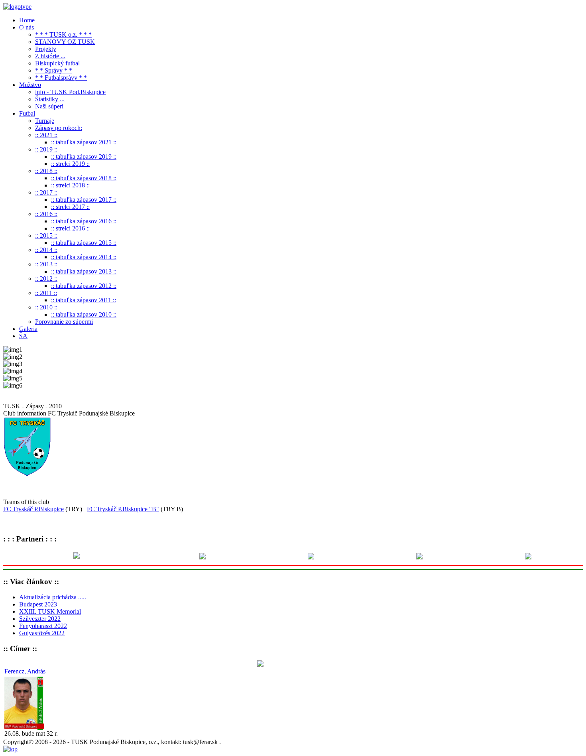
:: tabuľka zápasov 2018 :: (83, 178)
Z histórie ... (50, 56)
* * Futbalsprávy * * (61, 77)
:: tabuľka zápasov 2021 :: (83, 142)
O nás (26, 27)
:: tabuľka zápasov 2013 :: (83, 271)
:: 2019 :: (46, 149)
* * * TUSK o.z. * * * (63, 34)
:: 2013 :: (46, 264)
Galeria (28, 328)
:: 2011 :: (46, 292)
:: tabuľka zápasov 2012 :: (83, 285)
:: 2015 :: (46, 235)
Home (27, 20)
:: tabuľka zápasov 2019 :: (83, 156)
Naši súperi (49, 106)
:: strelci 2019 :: (70, 163)
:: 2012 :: (46, 278)
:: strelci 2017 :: (70, 206)
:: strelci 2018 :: (70, 185)
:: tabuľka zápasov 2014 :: (83, 257)
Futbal (27, 113)
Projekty (45, 48)
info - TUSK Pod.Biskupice (70, 92)
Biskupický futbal (57, 63)
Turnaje (44, 120)
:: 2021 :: (46, 135)
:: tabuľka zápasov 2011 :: (83, 300)
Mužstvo (30, 84)
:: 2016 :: (46, 214)
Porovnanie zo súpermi (64, 321)
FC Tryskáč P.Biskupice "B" (123, 509)
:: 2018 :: (46, 170)
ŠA (23, 336)
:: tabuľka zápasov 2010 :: (83, 314)
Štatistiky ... (50, 99)
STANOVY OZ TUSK (65, 41)
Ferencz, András (24, 671)
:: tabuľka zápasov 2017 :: (83, 199)
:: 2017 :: (46, 192)
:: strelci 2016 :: (70, 228)
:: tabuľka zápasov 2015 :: (83, 242)
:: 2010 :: (46, 307)
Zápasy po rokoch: (58, 127)
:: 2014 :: (46, 249)
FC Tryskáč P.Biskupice (33, 509)
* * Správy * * (53, 70)
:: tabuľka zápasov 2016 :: (83, 221)
